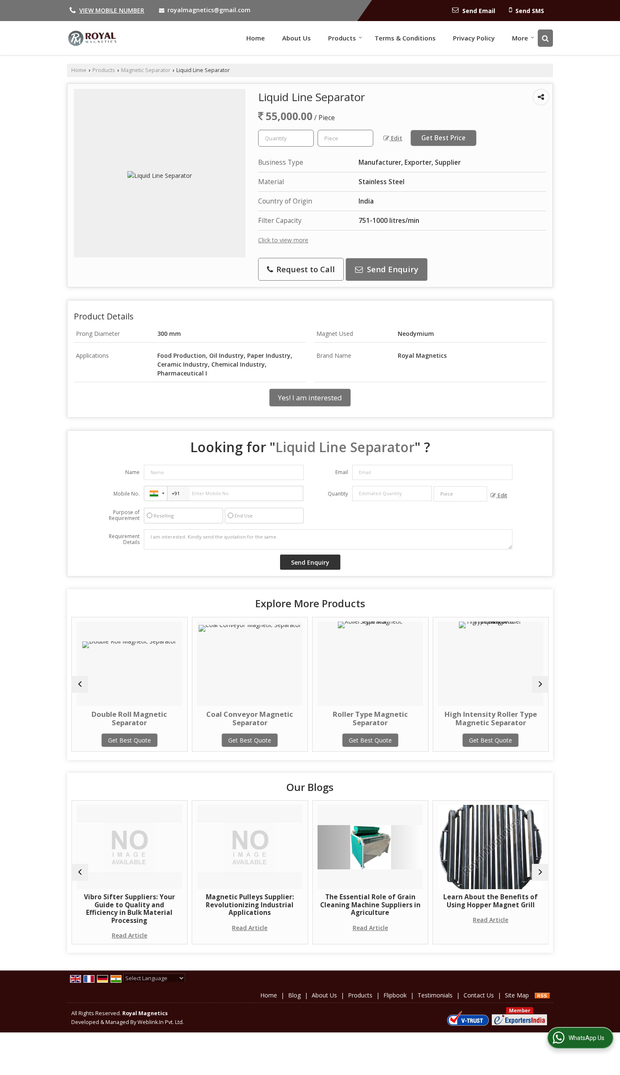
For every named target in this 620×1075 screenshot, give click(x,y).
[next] (540, 684)
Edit (395, 138)
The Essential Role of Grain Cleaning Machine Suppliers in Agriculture (312, 905)
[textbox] (345, 138)
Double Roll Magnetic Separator (71, 718)
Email (341, 472)
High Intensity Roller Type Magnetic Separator (433, 718)
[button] (111, 10)
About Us (296, 38)
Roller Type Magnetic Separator (312, 718)
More (520, 38)
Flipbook (395, 995)
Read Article (71, 935)
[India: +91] (155, 493)
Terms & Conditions (405, 38)
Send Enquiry (391, 269)
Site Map (517, 995)
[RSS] (542, 995)
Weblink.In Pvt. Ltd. (160, 1022)
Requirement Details (124, 539)
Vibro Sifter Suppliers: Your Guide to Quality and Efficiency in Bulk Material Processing (71, 909)
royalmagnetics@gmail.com (209, 10)
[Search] (545, 38)
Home (255, 38)
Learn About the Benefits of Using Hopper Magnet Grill (432, 901)
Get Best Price (443, 138)
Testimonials (435, 995)
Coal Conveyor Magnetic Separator (191, 718)
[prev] (79, 684)
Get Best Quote (71, 740)
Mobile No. (126, 493)
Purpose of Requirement (124, 515)
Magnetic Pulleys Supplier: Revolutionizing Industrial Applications (192, 905)
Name (132, 472)
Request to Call (304, 269)
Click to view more (283, 240)
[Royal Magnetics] (92, 37)
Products (342, 38)
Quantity (338, 493)
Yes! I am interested (310, 397)
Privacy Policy (474, 38)
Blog (294, 995)
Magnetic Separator (145, 70)
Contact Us (479, 995)
